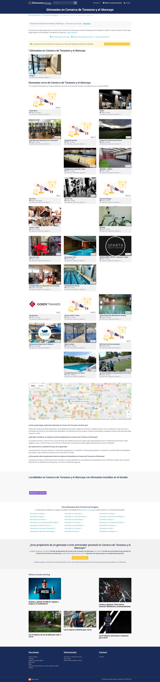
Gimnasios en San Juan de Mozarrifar (42, 528)
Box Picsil (32, 199)
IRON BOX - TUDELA (106, 169)
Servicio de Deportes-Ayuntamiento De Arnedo (115, 373)
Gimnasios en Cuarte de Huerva (75, 517)
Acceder (127, 3)
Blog (30, 664)
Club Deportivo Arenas (72, 286)
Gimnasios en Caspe (36, 517)
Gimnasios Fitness (35, 15)
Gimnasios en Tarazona (72, 528)
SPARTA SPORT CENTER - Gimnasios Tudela (114, 257)
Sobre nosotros (33, 657)
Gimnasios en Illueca (106, 519)
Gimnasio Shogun (105, 199)
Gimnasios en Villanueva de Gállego (42, 531)
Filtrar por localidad (102, 37)
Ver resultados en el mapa (60, 37)
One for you (68, 199)
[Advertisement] (80, 103)
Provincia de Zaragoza (50, 15)
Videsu (102, 111)
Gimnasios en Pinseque (107, 525)
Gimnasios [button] (96, 3)
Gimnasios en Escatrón (37, 519)
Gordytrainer (33, 315)
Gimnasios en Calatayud (73, 514)
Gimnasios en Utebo (106, 528)
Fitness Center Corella (72, 315)
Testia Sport (33, 111)
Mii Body (102, 227)
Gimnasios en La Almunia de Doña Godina (44, 522)
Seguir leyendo (72, 32)
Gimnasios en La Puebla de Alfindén (111, 522)
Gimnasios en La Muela (72, 522)
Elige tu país (34, 679)
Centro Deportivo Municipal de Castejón (113, 315)
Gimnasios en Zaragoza (107, 531)
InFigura (32, 76)
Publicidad (32, 662)
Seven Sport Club (70, 257)
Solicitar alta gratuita (80, 558)
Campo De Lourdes (71, 140)
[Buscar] (75, 3)
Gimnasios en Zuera (71, 531)
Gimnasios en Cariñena (107, 514)
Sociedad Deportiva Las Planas (75, 373)
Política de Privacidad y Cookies (73, 660)
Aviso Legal (67, 658)
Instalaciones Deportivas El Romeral (41, 344)
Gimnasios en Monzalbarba (74, 525)
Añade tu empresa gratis (113, 3)
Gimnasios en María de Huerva (40, 525)
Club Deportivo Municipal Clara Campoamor (43, 140)
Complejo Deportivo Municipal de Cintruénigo (44, 286)
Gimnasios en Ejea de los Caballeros (111, 517)
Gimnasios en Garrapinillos (73, 519)
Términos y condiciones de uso (73, 657)
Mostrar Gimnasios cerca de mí (83, 37)
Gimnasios (86, 24)
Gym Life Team (34, 257)
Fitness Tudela (34, 227)
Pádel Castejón (69, 344)
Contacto (101, 657)
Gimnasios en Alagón (37, 514)
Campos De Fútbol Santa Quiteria (111, 140)
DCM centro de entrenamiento (110, 344)
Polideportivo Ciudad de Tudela (75, 169)
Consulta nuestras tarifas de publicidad (117, 44)
